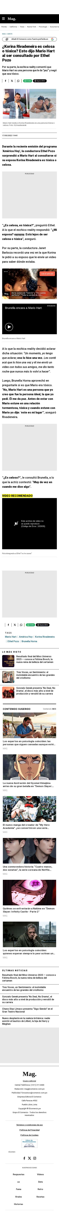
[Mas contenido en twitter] (29, 1158)
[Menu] (5, 19)
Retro (40, 1189)
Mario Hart (10, 636)
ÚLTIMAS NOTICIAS (15, 970)
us (18, 1182)
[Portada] (29, 1079)
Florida (4, 27)
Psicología (43, 27)
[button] (9, 327)
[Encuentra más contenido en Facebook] (5, 80)
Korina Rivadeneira (45, 636)
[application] (29, 319)
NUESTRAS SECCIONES (29, 1167)
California (13, 27)
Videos (40, 1174)
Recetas (40, 1196)
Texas (22, 27)
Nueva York (31, 27)
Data (40, 1182)
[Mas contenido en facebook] (24, 1158)
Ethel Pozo (13, 641)
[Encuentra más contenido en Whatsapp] (18, 80)
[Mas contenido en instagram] (34, 1158)
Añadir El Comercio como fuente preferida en (29, 39)
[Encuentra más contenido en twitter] (12, 80)
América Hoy (26, 636)
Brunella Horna (29, 641)
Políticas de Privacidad (29, 1130)
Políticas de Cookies (29, 1135)
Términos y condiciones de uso (29, 1125)
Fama (18, 1189)
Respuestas (18, 1174)
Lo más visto (11, 652)
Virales (18, 1196)
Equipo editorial (29, 1081)
